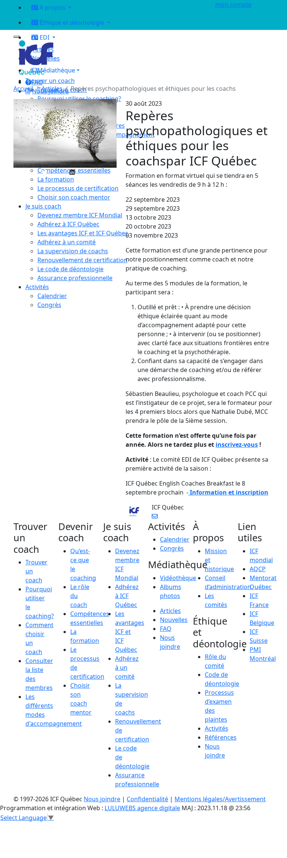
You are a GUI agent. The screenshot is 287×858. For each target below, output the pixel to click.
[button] (115, 70)
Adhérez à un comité (127, 667)
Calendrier (174, 539)
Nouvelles (174, 620)
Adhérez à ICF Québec (127, 596)
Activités (216, 728)
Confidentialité (147, 799)
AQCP (258, 569)
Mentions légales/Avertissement (220, 799)
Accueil (23, 88)
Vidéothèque (178, 578)
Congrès (172, 548)
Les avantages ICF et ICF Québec (129, 632)
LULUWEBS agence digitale (142, 808)
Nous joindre (102, 799)
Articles (51, 88)
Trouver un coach (50, 81)
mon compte (233, 4)
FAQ (166, 629)
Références (221, 737)
